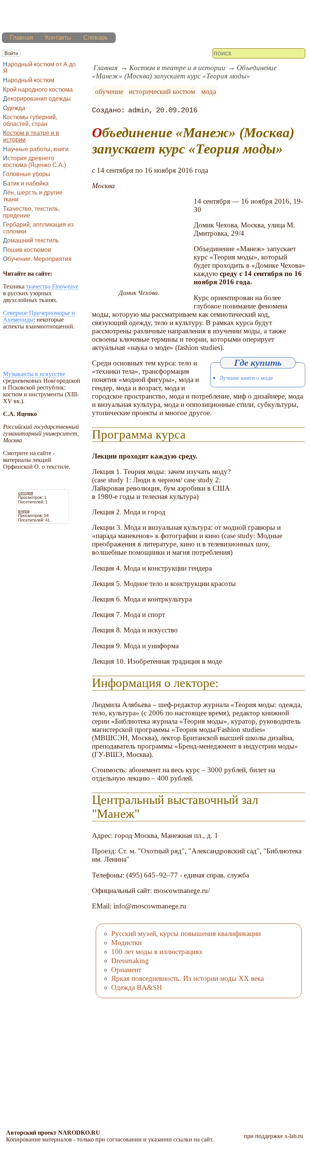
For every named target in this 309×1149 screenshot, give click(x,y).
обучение (109, 91)
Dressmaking (130, 961)
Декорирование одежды (37, 98)
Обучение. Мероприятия (37, 259)
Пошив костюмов (27, 250)
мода (208, 91)
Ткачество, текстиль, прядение (31, 212)
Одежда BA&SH (136, 987)
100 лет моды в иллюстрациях (157, 952)
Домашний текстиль (31, 240)
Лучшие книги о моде (246, 377)
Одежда (14, 108)
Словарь (95, 37)
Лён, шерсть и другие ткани (33, 195)
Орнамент (126, 970)
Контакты (58, 37)
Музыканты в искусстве (34, 374)
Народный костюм (28, 80)
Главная (21, 37)
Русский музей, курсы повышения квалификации (186, 933)
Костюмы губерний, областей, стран (30, 120)
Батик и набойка (26, 183)
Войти (11, 53)
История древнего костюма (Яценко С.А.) (34, 161)
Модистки (126, 943)
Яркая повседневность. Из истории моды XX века (187, 978)
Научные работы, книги (36, 149)
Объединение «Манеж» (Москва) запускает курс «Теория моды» (184, 72)
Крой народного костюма (38, 89)
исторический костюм (162, 91)
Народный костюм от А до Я (39, 67)
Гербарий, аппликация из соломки (38, 228)
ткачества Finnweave (52, 286)
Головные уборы (26, 174)
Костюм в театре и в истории (31, 136)
